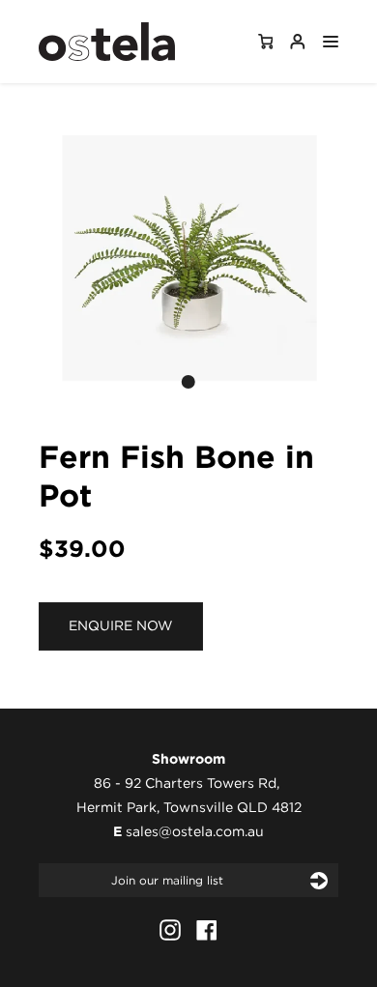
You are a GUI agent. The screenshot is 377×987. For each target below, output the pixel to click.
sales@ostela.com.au (195, 831)
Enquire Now (121, 625)
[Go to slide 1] (188, 382)
